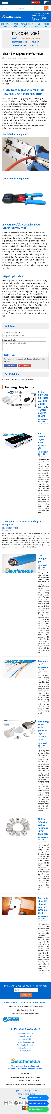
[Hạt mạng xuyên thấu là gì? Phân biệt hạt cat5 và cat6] (19, 729)
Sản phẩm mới (5, 25)
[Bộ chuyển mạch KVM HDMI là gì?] (19, 441)
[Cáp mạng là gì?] (19, 669)
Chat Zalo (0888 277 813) (38, 1103)
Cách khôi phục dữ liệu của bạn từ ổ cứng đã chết (43, 905)
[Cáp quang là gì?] (19, 563)
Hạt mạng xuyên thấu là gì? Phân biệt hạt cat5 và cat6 (43, 730)
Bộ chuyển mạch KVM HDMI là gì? (42, 441)
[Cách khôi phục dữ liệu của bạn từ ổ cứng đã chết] (19, 906)
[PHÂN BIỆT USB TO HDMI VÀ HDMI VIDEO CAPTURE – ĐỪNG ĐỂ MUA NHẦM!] (19, 400)
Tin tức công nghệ (20, 42)
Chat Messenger (35, 1098)
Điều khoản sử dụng (25, 1033)
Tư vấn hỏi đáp (25, 25)
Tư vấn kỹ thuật (25, 1051)
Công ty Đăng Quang (26, 1094)
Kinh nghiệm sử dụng (30, 38)
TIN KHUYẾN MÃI (19, 45)
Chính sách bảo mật (25, 1036)
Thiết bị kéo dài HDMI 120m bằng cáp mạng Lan (22, 523)
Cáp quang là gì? (42, 558)
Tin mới (14, 38)
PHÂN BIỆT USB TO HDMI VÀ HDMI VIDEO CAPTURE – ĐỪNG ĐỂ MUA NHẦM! (43, 404)
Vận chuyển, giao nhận (25, 1045)
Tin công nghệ (36, 25)
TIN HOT (35, 42)
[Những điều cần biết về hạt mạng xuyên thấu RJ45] (19, 827)
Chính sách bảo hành (25, 1039)
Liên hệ (37, 1091)
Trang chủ (16, 1091)
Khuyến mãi (15, 25)
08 (33, 15)
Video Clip (46, 25)
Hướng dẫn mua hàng (25, 1048)
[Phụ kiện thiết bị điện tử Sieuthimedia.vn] (11, 16)
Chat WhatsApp (37, 1109)
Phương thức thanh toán (25, 1042)
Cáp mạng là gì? (43, 662)
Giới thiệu (27, 1091)
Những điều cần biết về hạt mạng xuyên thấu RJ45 (43, 826)
